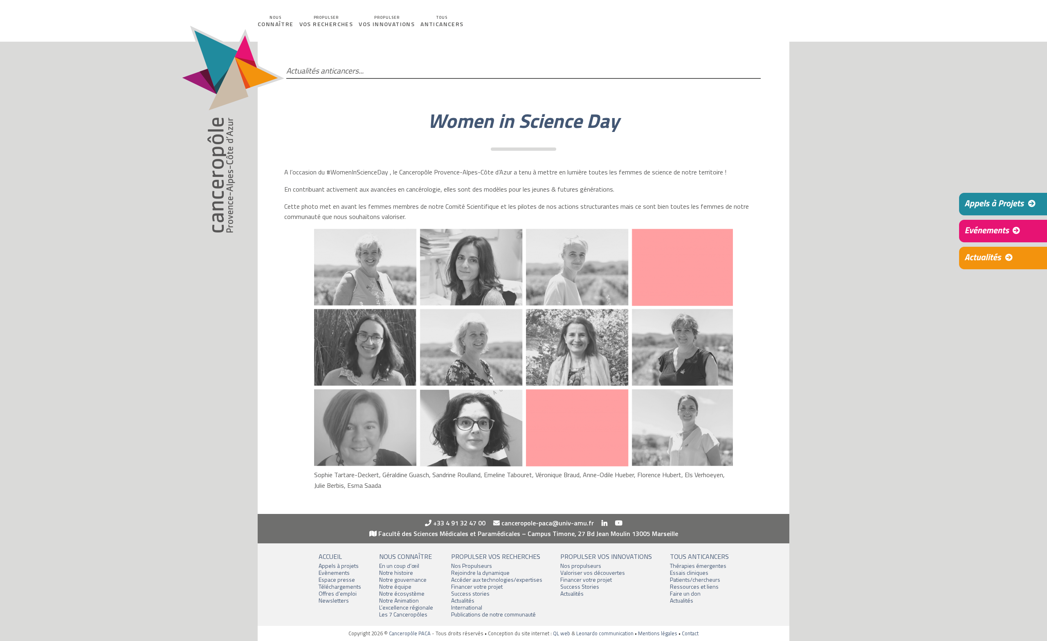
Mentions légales (657, 633)
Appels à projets (339, 565)
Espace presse (337, 579)
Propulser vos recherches (495, 556)
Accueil (330, 556)
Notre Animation (399, 600)
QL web (561, 633)
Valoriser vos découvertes (592, 572)
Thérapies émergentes (698, 565)
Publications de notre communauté (493, 614)
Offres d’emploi (338, 593)
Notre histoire (396, 572)
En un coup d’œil (399, 565)
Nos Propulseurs (471, 565)
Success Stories (579, 586)
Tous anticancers (699, 556)
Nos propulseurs (580, 565)
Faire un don (685, 593)
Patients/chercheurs (695, 579)
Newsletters (334, 600)
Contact (690, 633)
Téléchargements (340, 586)
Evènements (334, 572)
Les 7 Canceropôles (403, 614)
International (466, 607)
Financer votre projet (477, 586)
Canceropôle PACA (410, 633)
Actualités (462, 600)
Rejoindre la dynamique (480, 572)
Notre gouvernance (403, 579)
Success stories (470, 593)
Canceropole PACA (230, 129)
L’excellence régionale (406, 607)
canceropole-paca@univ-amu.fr (547, 523)
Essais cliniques (689, 572)
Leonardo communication (605, 633)
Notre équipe (395, 586)
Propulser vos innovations (606, 556)
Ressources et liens (694, 586)
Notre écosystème (402, 593)
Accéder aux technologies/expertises (496, 579)
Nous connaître (405, 556)
